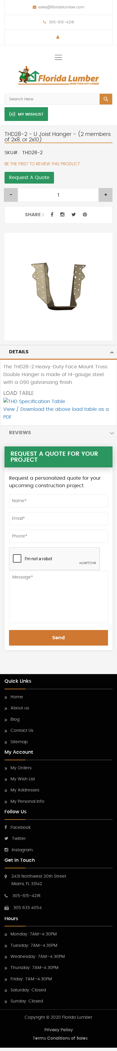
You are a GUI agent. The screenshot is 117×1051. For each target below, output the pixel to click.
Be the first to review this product (42, 164)
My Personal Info (27, 801)
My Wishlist (31, 114)
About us (19, 708)
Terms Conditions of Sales (60, 1038)
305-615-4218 (61, 22)
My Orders (21, 768)
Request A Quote (29, 177)
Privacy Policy (58, 1030)
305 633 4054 (27, 908)
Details (18, 351)
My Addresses (24, 790)
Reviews (20, 432)
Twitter (19, 839)
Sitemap (19, 742)
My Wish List (22, 779)
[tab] (58, 352)
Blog (15, 719)
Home (16, 697)
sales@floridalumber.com (61, 7)
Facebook (20, 828)
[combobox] (58, 99)
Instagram (22, 850)
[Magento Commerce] (58, 76)
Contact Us (21, 731)
